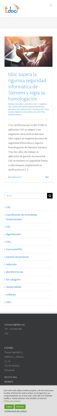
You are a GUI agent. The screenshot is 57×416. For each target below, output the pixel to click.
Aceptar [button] (9, 406)
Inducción (11, 264)
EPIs (8, 241)
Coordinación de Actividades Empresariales (28, 106)
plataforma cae (14, 109)
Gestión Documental (17, 257)
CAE (9, 106)
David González (17, 104)
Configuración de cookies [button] (15, 411)
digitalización (13, 234)
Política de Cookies (12, 401)
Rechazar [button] (20, 406)
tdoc (29, 109)
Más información (14, 177)
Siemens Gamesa (14, 114)
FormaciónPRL (14, 249)
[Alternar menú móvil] (51, 5)
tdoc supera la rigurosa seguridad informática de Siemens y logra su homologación (27, 86)
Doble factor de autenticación (26, 112)
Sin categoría (13, 279)
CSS (8, 226)
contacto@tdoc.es (14, 324)
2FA (42, 109)
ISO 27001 (41, 112)
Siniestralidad (13, 287)
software (23, 109)
